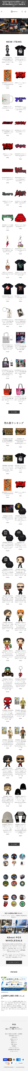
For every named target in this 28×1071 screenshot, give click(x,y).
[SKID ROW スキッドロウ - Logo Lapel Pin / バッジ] (20, 123)
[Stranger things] (14, 857)
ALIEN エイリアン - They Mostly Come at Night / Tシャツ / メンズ (20, 274)
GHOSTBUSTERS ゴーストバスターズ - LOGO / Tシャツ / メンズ (7, 297)
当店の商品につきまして (14, 1035)
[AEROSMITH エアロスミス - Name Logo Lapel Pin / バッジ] (20, 147)
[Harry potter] (22, 897)
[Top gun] (22, 863)
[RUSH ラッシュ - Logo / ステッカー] (20, 75)
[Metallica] (6, 897)
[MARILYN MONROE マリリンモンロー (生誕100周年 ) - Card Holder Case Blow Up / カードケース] (20, 312)
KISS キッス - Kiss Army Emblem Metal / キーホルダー (7, 274)
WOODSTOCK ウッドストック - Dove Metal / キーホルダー (20, 250)
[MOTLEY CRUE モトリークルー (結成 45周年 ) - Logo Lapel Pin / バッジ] (7, 123)
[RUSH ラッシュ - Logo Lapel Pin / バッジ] (7, 147)
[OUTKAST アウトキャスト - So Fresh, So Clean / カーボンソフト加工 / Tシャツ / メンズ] (20, 50)
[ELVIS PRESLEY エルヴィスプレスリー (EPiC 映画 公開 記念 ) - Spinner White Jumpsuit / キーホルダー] (7, 312)
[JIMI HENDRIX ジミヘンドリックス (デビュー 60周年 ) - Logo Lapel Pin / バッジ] (20, 99)
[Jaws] (22, 877)
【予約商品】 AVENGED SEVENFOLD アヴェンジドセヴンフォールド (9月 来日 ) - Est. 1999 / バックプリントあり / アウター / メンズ (7, 572)
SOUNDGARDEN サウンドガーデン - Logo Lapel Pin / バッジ (7, 179)
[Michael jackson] (6, 863)
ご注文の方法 (14, 1037)
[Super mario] (14, 884)
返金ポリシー (14, 1042)
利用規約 (14, 1046)
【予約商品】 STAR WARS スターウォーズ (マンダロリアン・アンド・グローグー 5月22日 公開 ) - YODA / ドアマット (7, 468)
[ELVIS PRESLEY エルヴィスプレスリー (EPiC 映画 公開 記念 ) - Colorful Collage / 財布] (20, 363)
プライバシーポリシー (14, 1047)
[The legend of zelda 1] (6, 884)
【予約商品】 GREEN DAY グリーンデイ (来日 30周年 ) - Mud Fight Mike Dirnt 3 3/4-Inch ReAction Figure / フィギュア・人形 (7, 743)
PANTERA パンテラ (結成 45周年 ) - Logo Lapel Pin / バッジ (7, 226)
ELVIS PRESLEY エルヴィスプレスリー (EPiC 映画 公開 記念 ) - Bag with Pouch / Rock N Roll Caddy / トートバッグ (7, 373)
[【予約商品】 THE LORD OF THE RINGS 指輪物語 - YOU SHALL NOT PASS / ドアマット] (7, 431)
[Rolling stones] (6, 904)
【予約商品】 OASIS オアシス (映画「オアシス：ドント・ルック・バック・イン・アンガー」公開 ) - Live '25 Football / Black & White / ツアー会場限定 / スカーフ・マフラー (20, 829)
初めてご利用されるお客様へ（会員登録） (14, 1033)
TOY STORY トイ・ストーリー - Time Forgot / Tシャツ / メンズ (20, 297)
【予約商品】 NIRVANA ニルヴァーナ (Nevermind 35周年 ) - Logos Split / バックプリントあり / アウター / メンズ (20, 519)
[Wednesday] (6, 877)
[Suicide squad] (14, 863)
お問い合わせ (14, 1044)
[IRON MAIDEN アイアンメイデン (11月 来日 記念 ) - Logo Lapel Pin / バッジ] (20, 170)
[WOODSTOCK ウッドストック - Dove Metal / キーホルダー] (20, 241)
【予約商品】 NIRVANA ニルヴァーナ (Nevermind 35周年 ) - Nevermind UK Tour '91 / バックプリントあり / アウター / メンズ (7, 545)
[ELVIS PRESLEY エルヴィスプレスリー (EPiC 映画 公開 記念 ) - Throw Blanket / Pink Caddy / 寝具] (20, 338)
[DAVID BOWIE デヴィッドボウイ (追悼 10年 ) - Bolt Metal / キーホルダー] (7, 241)
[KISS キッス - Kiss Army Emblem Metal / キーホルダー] (7, 265)
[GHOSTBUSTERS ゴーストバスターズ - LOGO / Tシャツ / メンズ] (7, 289)
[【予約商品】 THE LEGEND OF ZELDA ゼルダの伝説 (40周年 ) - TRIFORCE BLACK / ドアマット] (20, 431)
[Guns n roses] (14, 904)
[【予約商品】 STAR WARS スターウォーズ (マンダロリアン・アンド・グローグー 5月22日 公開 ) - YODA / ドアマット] (7, 458)
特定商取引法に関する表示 (14, 1049)
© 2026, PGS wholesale (9, 1067)
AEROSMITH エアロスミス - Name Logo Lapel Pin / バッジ (20, 155)
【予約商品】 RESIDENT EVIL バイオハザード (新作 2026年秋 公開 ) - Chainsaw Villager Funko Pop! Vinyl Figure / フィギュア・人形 (7, 599)
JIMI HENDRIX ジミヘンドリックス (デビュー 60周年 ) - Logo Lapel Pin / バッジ (20, 108)
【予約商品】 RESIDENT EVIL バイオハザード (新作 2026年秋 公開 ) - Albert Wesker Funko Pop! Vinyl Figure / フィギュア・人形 (20, 599)
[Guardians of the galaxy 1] (14, 897)
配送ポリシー (14, 1040)
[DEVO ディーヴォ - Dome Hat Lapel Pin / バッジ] (20, 218)
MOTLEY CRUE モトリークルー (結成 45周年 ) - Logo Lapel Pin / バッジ (7, 132)
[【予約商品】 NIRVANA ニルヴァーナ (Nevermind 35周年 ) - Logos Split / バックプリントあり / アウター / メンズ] (20, 509)
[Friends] (22, 904)
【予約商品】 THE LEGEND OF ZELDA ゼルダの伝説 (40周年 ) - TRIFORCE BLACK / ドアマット (20, 441)
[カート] (25, 11)
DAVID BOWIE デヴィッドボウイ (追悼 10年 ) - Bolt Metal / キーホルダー (7, 250)
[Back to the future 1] (6, 857)
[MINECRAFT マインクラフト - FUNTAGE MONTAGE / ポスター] (7, 75)
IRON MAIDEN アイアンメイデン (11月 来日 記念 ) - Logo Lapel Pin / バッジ (20, 179)
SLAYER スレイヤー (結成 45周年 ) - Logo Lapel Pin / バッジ (20, 203)
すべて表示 (14, 412)
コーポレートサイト (14, 962)
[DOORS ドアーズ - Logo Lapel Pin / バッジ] (7, 194)
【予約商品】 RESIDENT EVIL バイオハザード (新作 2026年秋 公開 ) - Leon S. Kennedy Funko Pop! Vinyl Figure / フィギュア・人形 (7, 625)
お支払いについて (14, 1039)
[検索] (22, 11)
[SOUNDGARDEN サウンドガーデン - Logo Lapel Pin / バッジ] (7, 170)
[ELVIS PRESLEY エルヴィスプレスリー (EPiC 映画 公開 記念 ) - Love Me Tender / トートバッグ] (20, 390)
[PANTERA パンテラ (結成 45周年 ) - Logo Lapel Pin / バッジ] (7, 218)
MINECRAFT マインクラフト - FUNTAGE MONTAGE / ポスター (7, 84)
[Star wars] (22, 884)
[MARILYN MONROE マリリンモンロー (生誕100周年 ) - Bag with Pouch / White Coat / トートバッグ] (7, 338)
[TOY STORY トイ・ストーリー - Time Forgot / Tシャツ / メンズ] (20, 289)
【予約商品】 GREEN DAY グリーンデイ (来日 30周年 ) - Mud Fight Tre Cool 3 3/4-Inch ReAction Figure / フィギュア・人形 (20, 713)
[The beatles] (22, 857)
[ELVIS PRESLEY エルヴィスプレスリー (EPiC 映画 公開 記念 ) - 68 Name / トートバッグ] (7, 390)
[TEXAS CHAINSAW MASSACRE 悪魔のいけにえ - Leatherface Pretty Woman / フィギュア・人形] (7, 50)
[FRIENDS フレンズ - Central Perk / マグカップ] (7, 99)
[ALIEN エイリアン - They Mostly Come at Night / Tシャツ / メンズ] (20, 265)
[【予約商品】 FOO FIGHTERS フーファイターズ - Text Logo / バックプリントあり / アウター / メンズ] (20, 535)
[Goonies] (14, 877)
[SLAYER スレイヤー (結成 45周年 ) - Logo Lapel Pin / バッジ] (20, 194)
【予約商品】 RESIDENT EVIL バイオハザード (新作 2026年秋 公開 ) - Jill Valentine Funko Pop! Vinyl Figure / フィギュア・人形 (20, 572)
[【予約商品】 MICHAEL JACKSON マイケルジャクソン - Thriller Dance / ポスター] (7, 509)
